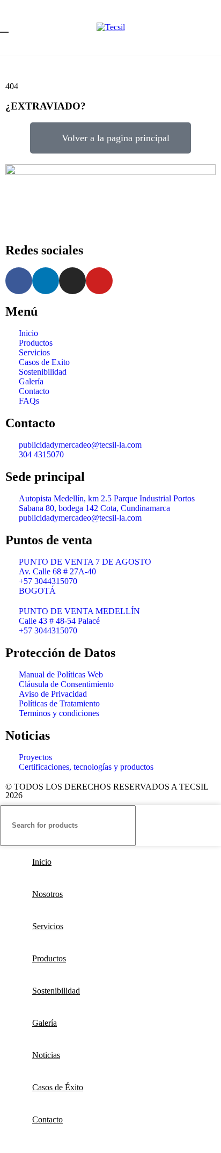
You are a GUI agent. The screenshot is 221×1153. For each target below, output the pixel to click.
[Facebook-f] (18, 280)
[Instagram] (72, 280)
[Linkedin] (45, 280)
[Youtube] (99, 280)
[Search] (208, 825)
